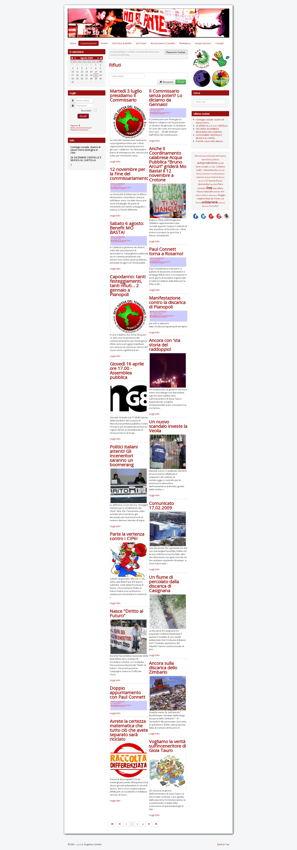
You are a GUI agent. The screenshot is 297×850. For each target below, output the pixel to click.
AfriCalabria (221, 156)
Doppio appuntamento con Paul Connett (127, 692)
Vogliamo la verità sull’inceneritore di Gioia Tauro (167, 745)
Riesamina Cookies (175, 52)
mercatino (218, 188)
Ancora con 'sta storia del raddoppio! (164, 344)
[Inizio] (112, 824)
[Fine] (156, 824)
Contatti (220, 43)
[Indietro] (120, 824)
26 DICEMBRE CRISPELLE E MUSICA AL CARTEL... (209, 136)
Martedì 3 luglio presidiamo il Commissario (126, 95)
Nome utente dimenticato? (81, 128)
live (209, 187)
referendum (213, 195)
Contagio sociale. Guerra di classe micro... (210, 121)
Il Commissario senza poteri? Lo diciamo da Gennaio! (165, 97)
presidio (216, 191)
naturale (208, 191)
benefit (221, 163)
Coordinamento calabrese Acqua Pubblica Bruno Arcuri (210, 177)
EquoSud (213, 184)
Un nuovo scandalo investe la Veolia (168, 426)
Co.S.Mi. (211, 167)
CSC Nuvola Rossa (213, 180)
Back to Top (223, 844)
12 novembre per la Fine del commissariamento (129, 173)
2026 (90, 57)
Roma (198, 202)
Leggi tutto (115, 161)
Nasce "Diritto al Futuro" (126, 613)
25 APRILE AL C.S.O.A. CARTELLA (212, 125)
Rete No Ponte (213, 198)
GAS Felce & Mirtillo (122, 43)
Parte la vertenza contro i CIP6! (127, 536)
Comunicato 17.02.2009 (161, 505)
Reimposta (168, 81)
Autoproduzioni (203, 43)
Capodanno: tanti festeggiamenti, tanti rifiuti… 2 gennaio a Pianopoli (128, 285)
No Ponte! (141, 43)
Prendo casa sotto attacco (209, 141)
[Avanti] (149, 824)
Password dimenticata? (79, 130)
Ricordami (86, 110)
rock (222, 198)
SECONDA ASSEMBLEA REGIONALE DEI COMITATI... (209, 130)
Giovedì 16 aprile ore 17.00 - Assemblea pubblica (127, 370)
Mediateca (184, 43)
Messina (200, 191)
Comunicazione (88, 43)
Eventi (104, 43)
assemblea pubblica (210, 159)
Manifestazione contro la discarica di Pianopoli (167, 302)
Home (73, 43)
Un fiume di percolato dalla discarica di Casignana (164, 583)
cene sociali (202, 166)
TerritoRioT (214, 206)
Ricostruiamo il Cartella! (163, 43)
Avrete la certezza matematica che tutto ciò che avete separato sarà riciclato (129, 730)
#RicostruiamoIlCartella (205, 156)
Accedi (83, 116)
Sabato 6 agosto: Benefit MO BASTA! (127, 227)
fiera (220, 184)
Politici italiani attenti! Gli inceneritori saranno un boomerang (124, 456)
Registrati (74, 125)
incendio (201, 188)
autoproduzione (207, 163)
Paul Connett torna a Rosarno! (166, 251)
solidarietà (209, 202)
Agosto (83, 57)
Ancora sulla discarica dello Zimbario (163, 667)
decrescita (203, 184)
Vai (182, 81)
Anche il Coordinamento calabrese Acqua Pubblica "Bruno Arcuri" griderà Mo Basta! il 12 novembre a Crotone (167, 164)
